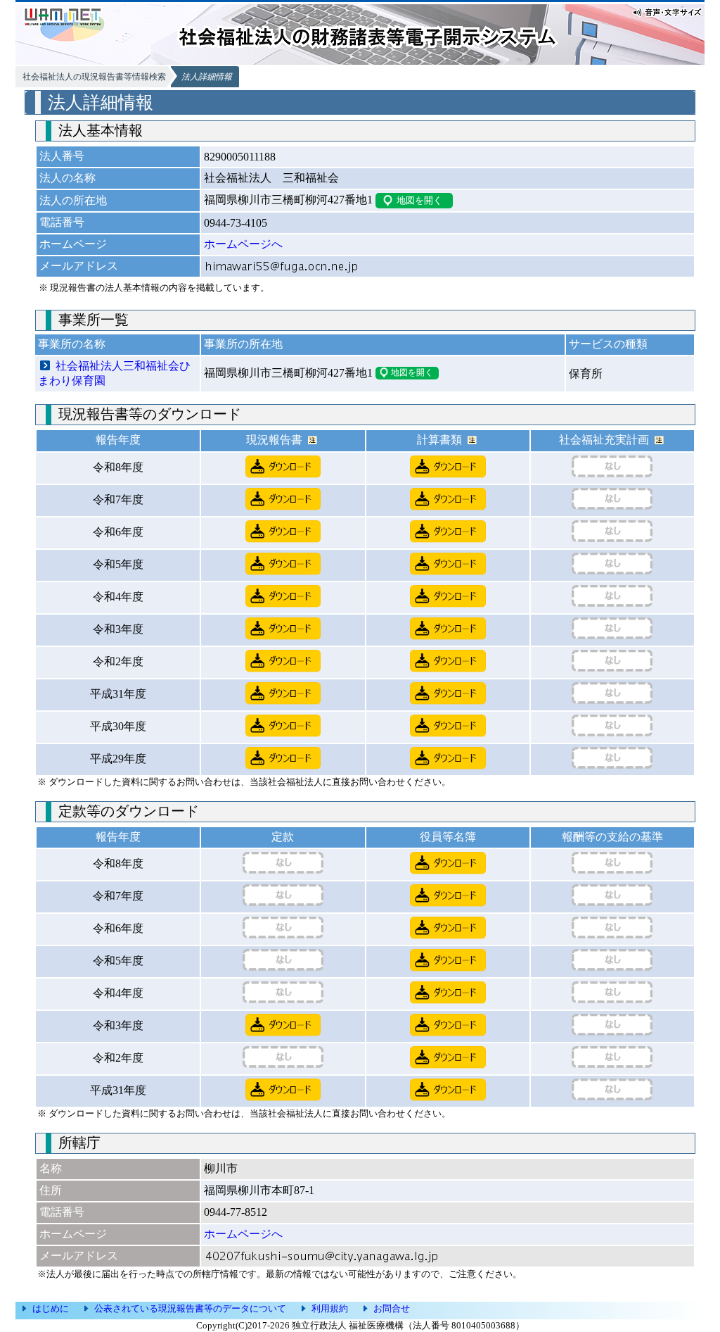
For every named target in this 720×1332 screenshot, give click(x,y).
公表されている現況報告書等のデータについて (190, 1308)
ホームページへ (243, 244)
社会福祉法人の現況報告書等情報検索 (94, 77)
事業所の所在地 (243, 344)
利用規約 (329, 1308)
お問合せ (391, 1308)
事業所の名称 (71, 344)
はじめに (50, 1308)
